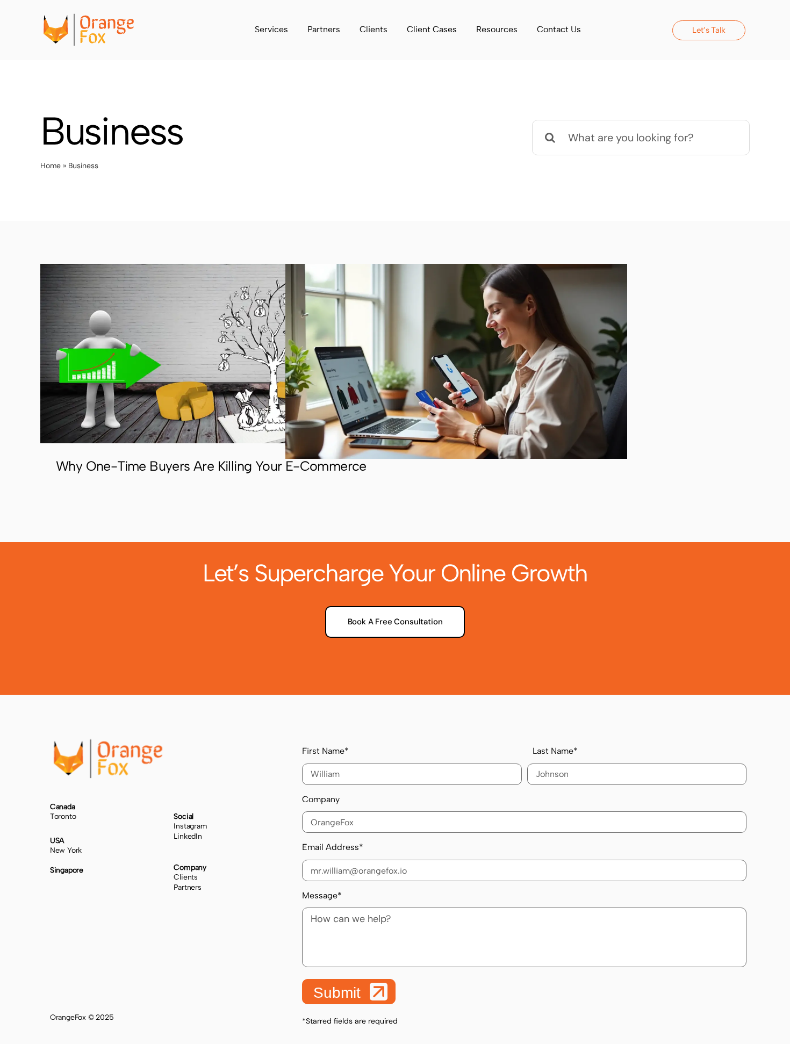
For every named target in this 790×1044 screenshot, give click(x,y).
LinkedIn (188, 836)
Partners (187, 887)
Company (321, 799)
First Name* (325, 751)
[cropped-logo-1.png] (88, 19)
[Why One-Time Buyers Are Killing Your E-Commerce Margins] (211, 353)
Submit (339, 992)
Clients (185, 877)
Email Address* (332, 847)
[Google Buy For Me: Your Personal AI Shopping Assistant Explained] (456, 361)
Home (50, 165)
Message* (322, 895)
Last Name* (555, 751)
